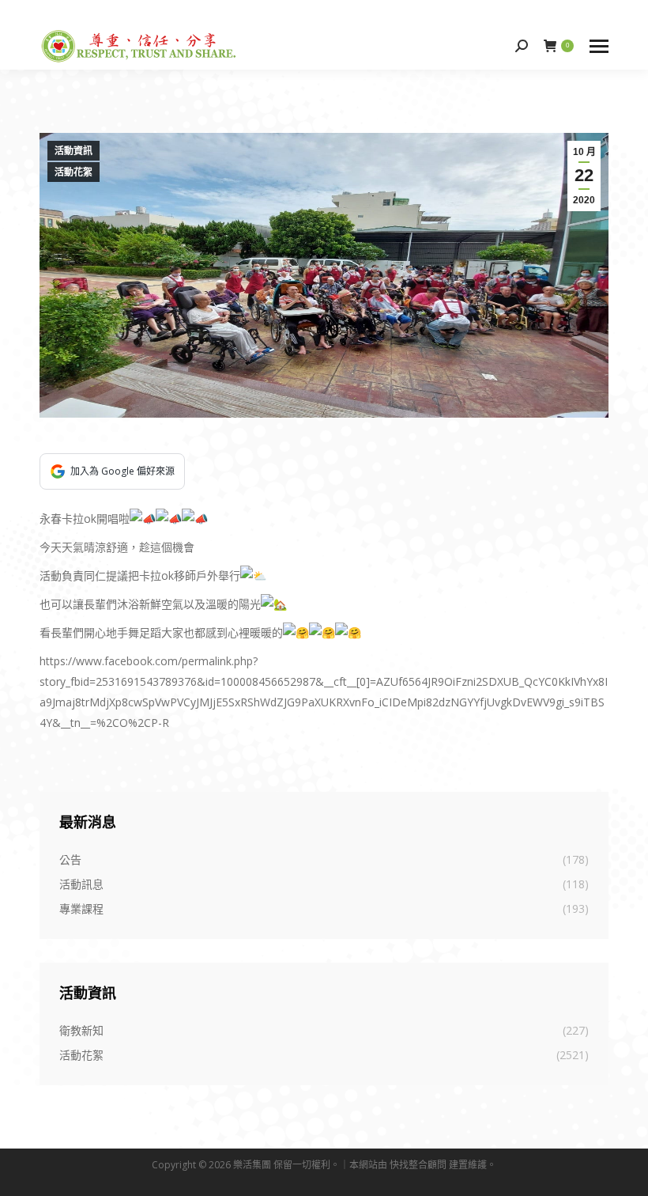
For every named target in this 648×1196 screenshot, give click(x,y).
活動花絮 (73, 172)
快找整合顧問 (418, 1164)
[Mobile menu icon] (599, 46)
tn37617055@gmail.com (118, 11)
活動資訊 (73, 151)
